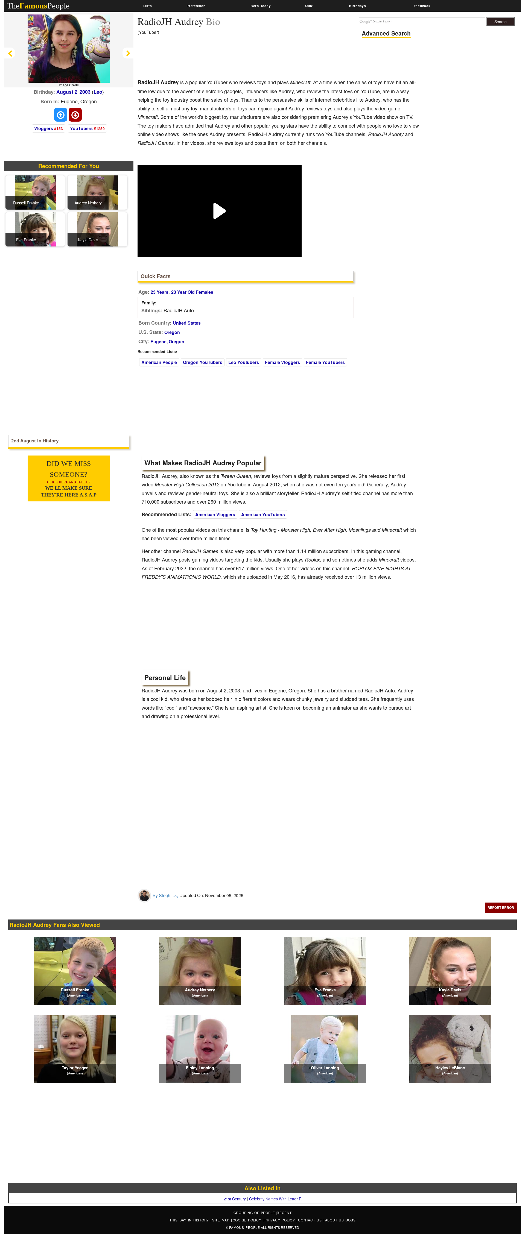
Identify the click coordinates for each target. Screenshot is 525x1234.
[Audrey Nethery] (97, 192)
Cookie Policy (248, 1220)
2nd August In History (35, 440)
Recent (284, 1212)
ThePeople (38, 5)
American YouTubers (263, 514)
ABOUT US (335, 1220)
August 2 (66, 91)
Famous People (244, 1227)
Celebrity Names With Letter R (275, 1198)
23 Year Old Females (192, 292)
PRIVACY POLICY (280, 1220)
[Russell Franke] (35, 192)
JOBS (350, 1220)
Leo (98, 91)
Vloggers (43, 128)
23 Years (159, 292)
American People (159, 362)
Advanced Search (386, 33)
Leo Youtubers (243, 362)
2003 (85, 91)
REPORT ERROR (501, 907)
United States (187, 323)
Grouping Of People (254, 1212)
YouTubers (81, 128)
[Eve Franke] (35, 228)
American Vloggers (215, 514)
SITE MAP (221, 1220)
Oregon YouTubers (202, 362)
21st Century (235, 1198)
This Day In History (190, 1220)
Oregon (172, 332)
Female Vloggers (282, 362)
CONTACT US (310, 1220)
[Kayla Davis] (97, 228)
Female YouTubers (325, 362)
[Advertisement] (237, 58)
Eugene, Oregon (167, 341)
